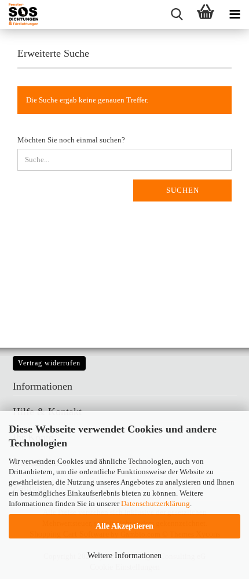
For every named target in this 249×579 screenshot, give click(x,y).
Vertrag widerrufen (49, 363)
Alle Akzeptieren (124, 526)
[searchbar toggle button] (176, 14)
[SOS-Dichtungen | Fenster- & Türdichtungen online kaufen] (19, 14)
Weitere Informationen (124, 555)
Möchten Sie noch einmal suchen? (71, 139)
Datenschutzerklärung (155, 503)
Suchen (182, 190)
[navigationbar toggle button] (234, 14)
